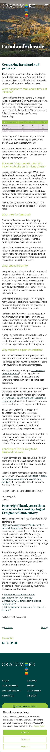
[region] (25, 730)
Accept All (25, 732)
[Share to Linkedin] (12, 643)
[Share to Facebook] (3, 643)
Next (43, 627)
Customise (25, 739)
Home (5, 680)
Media (31, 685)
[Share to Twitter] (7, 643)
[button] (46, 10)
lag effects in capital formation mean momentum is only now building (24, 478)
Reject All (25, 746)
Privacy (32, 695)
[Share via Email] (16, 643)
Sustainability (11, 690)
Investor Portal (26, 706)
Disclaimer (34, 690)
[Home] (18, 10)
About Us (8, 695)
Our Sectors (10, 685)
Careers (32, 680)
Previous (8, 627)
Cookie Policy (38, 726)
